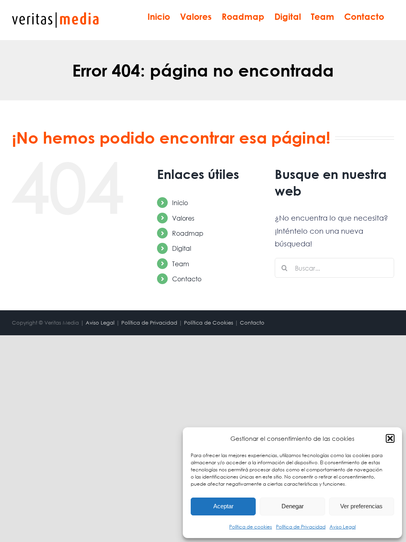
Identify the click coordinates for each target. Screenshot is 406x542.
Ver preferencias (361, 506)
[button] (390, 438)
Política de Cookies (208, 322)
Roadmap (187, 233)
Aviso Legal (342, 526)
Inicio (180, 202)
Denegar (293, 506)
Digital (181, 248)
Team (180, 263)
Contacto (186, 279)
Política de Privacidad (301, 526)
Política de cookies (250, 526)
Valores (183, 218)
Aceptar (223, 506)
